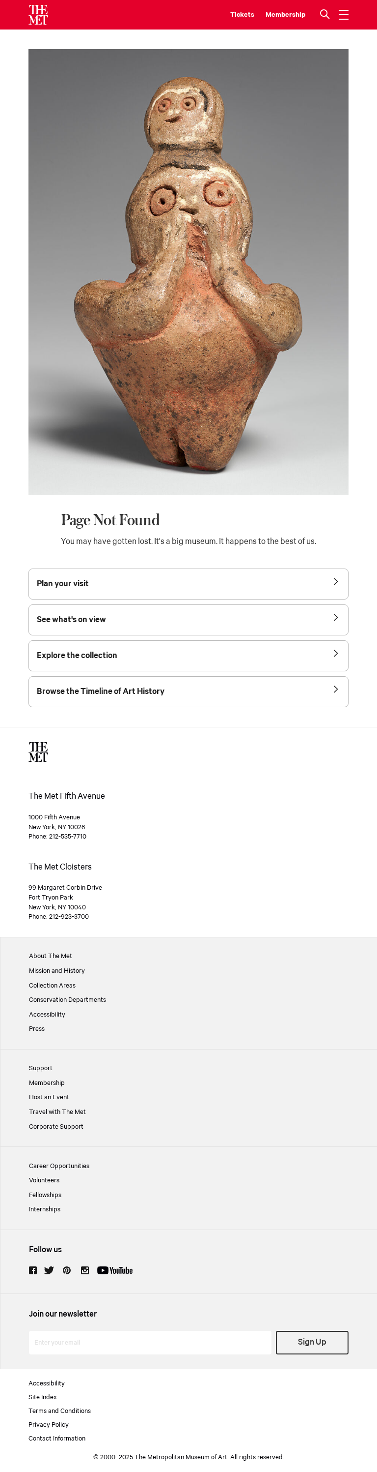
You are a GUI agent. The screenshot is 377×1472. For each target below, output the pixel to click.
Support (41, 1068)
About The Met (50, 956)
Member (279, 15)
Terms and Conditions (59, 1411)
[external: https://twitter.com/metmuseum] (49, 1270)
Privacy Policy (48, 1424)
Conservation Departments (67, 999)
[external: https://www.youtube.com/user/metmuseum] (115, 1270)
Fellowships (45, 1195)
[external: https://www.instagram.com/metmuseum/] (85, 1270)
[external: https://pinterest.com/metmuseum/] (67, 1270)
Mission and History (57, 970)
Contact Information (56, 1438)
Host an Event (49, 1097)
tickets (242, 15)
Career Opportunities (59, 1166)
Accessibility (47, 1014)
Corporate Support (56, 1126)
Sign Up (312, 1342)
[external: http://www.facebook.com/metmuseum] (33, 1270)
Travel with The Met (57, 1112)
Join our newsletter (63, 1314)
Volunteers (44, 1180)
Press (37, 1028)
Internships (44, 1209)
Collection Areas (52, 985)
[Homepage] (38, 15)
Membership (47, 1083)
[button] (326, 15)
